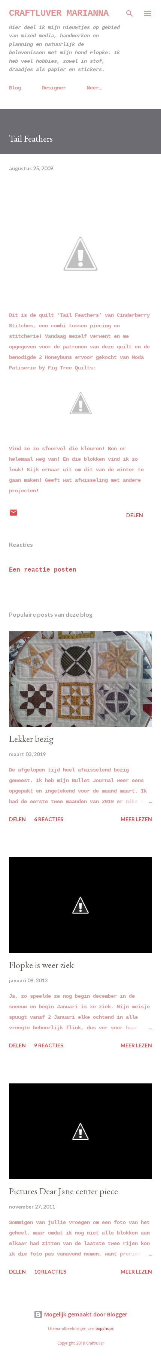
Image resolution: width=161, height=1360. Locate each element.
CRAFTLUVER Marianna (59, 13)
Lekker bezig (31, 738)
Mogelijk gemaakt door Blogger (85, 1314)
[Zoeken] (129, 13)
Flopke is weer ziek (41, 965)
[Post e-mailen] (13, 515)
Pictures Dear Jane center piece (63, 1191)
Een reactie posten (42, 570)
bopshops (104, 1328)
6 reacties (48, 819)
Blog (15, 88)
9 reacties (48, 1045)
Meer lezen (136, 819)
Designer (54, 88)
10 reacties (50, 1271)
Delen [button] (134, 515)
